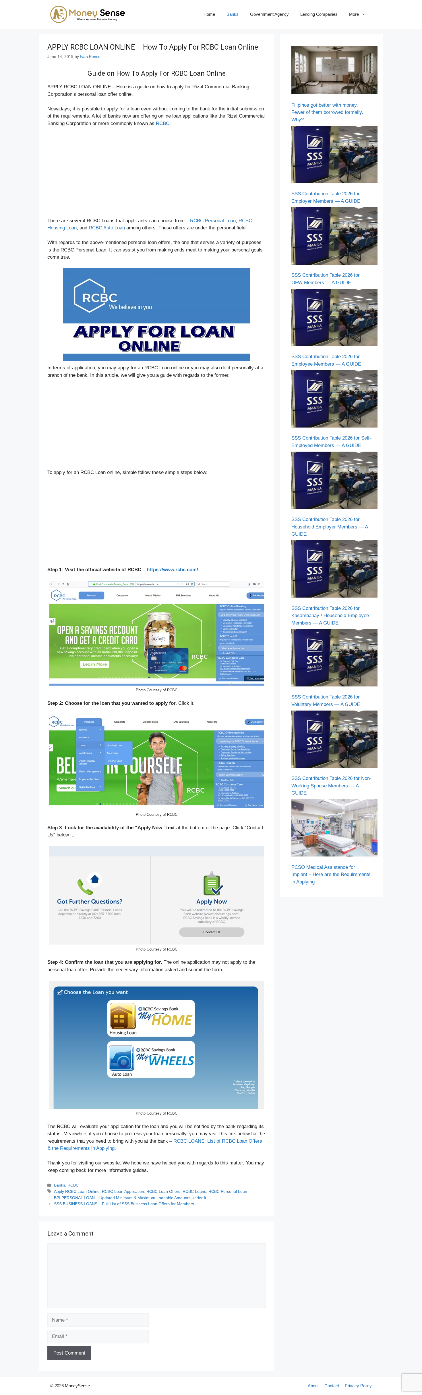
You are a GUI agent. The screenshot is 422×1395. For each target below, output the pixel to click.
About (313, 1385)
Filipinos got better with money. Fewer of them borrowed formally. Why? (327, 112)
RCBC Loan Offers (163, 1191)
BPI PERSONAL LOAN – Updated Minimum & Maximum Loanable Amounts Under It (130, 1197)
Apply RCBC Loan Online (77, 1191)
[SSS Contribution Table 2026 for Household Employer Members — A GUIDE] (334, 481)
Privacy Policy (358, 1385)
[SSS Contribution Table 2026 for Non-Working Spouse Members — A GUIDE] (334, 740)
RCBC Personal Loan (213, 220)
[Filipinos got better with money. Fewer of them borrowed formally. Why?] (334, 71)
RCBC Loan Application (123, 1191)
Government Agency (269, 14)
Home (209, 14)
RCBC (162, 123)
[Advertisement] (156, 174)
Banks (233, 14)
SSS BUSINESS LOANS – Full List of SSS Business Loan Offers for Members (124, 1203)
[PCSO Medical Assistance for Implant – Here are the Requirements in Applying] (334, 829)
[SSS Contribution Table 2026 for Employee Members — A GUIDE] (334, 318)
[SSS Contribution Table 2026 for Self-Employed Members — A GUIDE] (334, 400)
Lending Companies (319, 14)
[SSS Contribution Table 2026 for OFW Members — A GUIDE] (334, 237)
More (354, 14)
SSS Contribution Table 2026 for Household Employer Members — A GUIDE (329, 527)
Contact (331, 1385)
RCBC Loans (194, 1191)
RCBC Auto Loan (107, 228)
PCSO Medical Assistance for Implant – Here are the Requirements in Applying (331, 875)
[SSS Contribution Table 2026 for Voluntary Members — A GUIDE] (334, 659)
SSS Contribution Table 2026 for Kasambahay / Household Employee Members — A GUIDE (330, 616)
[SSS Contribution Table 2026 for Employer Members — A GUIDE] (334, 156)
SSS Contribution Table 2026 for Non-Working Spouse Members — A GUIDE (331, 786)
